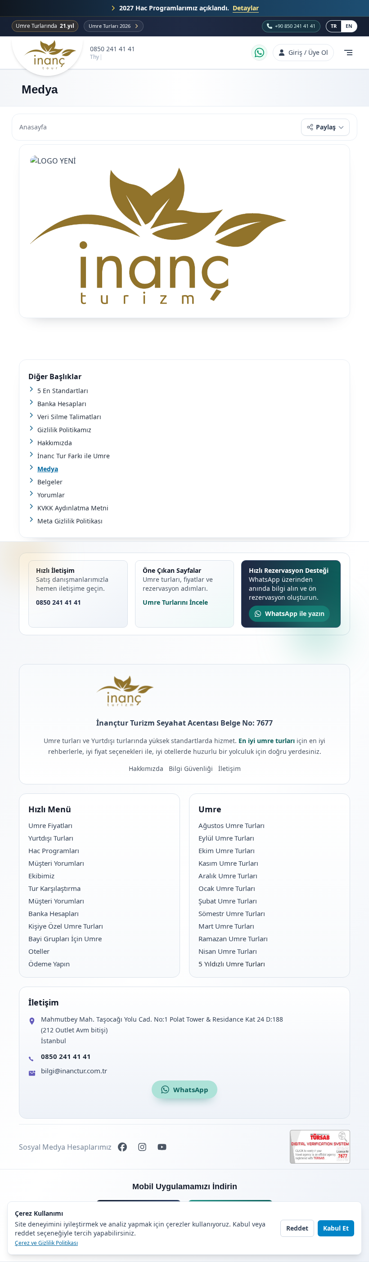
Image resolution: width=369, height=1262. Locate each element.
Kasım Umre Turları (228, 863)
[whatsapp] (259, 52)
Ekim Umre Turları (226, 850)
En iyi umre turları (266, 740)
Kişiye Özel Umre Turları (65, 925)
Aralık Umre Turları (227, 875)
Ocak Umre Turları (226, 888)
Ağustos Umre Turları (231, 825)
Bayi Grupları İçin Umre (65, 938)
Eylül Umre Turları (226, 837)
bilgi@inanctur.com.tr (74, 1070)
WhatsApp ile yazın (294, 613)
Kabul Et (336, 1228)
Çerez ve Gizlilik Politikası (46, 1243)
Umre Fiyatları (50, 825)
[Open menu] (348, 53)
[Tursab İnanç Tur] (320, 1147)
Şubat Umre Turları (227, 900)
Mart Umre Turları (226, 925)
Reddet (297, 1228)
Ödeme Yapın (49, 963)
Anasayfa (33, 127)
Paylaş (326, 127)
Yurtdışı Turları (50, 837)
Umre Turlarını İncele (175, 602)
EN (349, 25)
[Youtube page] (162, 1147)
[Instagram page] (142, 1147)
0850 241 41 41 (112, 48)
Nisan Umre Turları (227, 951)
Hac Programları (53, 850)
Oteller (39, 951)
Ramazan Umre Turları (233, 938)
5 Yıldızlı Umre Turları (231, 963)
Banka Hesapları (53, 913)
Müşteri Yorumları (56, 863)
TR (334, 25)
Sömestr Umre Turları (231, 913)
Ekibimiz (41, 875)
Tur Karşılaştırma (54, 888)
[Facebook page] (122, 1147)
